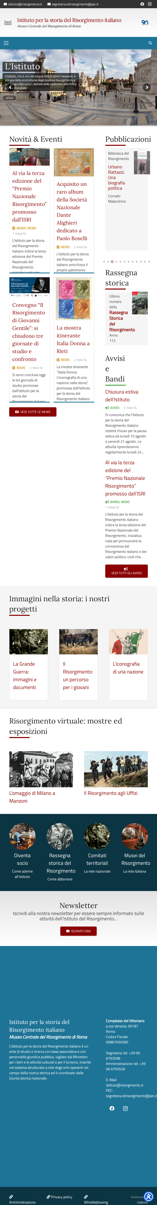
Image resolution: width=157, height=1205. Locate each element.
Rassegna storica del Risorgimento (61, 863)
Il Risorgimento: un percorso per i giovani (78, 675)
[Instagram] (149, 4)
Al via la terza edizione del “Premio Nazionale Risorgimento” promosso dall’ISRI (29, 196)
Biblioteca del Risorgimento (118, 156)
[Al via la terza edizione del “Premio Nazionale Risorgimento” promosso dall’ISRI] (29, 157)
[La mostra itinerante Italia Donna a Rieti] (74, 298)
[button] (6, 43)
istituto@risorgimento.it (124, 1085)
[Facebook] (142, 4)
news (31, 228)
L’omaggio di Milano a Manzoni (32, 797)
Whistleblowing (96, 1202)
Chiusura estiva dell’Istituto (121, 395)
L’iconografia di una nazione (128, 668)
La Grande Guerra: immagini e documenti (25, 675)
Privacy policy (61, 1197)
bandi (21, 228)
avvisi (114, 407)
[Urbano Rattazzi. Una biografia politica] (142, 163)
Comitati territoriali (97, 859)
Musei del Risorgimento (135, 859)
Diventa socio (22, 859)
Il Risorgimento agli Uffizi (110, 793)
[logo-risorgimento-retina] (8, 22)
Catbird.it (142, 1202)
